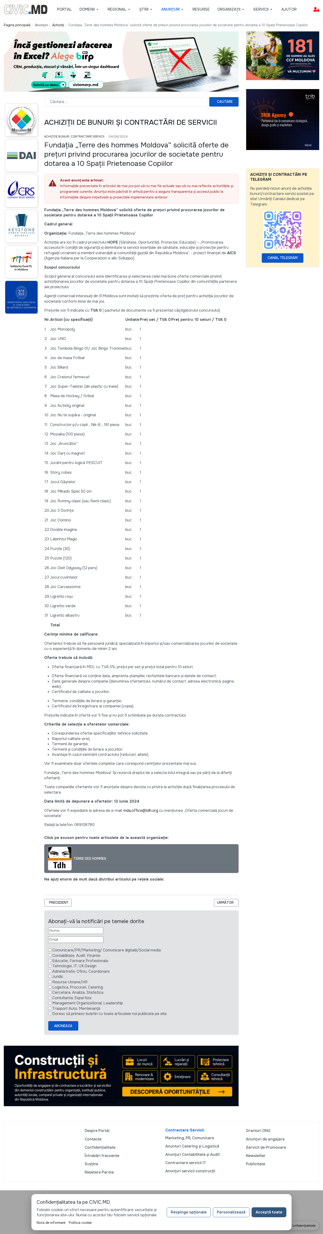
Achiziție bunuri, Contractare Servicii (74, 136)
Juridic (57, 976)
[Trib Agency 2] (282, 119)
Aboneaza (63, 1026)
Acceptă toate (269, 1212)
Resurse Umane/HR (69, 982)
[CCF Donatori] (282, 55)
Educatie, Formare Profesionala (80, 960)
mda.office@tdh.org (140, 810)
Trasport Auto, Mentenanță (76, 1008)
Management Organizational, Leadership (87, 1003)
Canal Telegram (282, 258)
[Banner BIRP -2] (121, 61)
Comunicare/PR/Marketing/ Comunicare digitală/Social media (106, 950)
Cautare (225, 101)
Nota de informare (51, 1223)
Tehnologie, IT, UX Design (74, 965)
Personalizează (231, 1212)
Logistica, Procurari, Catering (77, 987)
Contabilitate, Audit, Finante (76, 955)
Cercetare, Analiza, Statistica (77, 992)
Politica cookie (80, 1223)
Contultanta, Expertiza (71, 997)
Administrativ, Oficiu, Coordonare (81, 971)
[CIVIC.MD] (26, 9)
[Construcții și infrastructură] (121, 1075)
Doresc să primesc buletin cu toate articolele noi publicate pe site (109, 1013)
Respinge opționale (189, 1212)
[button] (90, 9)
